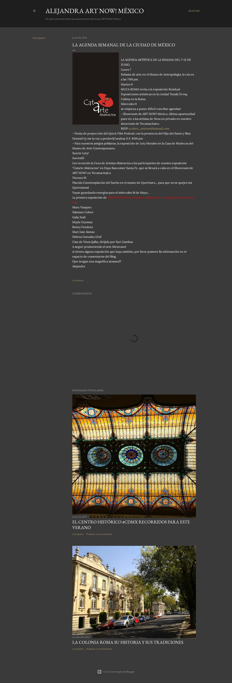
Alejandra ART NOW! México (94, 11)
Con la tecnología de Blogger (119, 671)
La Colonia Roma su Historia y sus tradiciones (127, 642)
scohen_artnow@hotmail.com (149, 128)
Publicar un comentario (99, 534)
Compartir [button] (39, 38)
